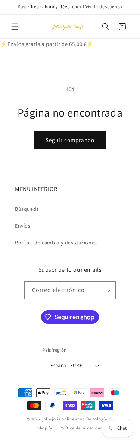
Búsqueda (27, 209)
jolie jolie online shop (63, 419)
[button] (15, 26)
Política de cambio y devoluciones (56, 242)
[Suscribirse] (107, 290)
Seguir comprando (70, 140)
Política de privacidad (81, 428)
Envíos (23, 225)
